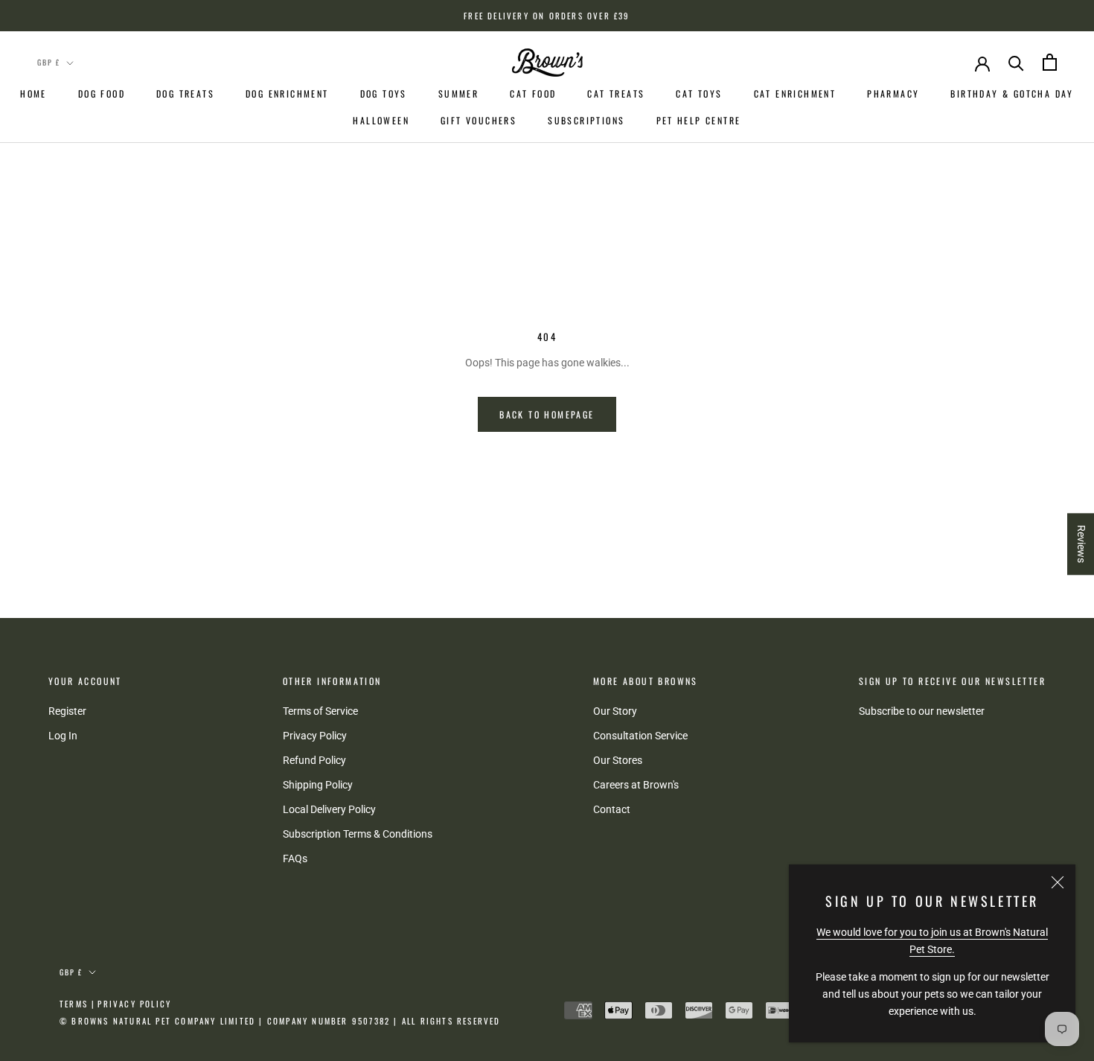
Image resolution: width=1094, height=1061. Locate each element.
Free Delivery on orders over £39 (547, 16)
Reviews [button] (1081, 544)
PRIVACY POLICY (134, 1004)
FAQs (295, 858)
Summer (458, 93)
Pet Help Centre (698, 120)
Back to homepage (546, 414)
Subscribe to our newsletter (922, 711)
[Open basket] (1050, 62)
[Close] (1057, 882)
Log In (62, 736)
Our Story (615, 711)
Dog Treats (185, 93)
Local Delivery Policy (329, 809)
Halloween (381, 120)
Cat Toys (699, 93)
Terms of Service (320, 711)
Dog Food (101, 93)
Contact (611, 809)
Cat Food (533, 93)
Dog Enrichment (287, 93)
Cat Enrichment (795, 93)
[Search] (1016, 62)
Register (67, 711)
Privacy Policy (315, 736)
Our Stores (617, 760)
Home (33, 93)
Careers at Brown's (636, 785)
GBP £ (48, 62)
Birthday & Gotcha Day (1011, 93)
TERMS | (77, 1004)
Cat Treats (615, 93)
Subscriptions (586, 120)
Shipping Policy (318, 785)
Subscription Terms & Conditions (357, 834)
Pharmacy (893, 93)
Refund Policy (314, 760)
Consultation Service (640, 736)
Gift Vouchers (478, 120)
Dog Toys (383, 93)
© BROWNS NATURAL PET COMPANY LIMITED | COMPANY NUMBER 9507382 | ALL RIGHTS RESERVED (280, 1021)
